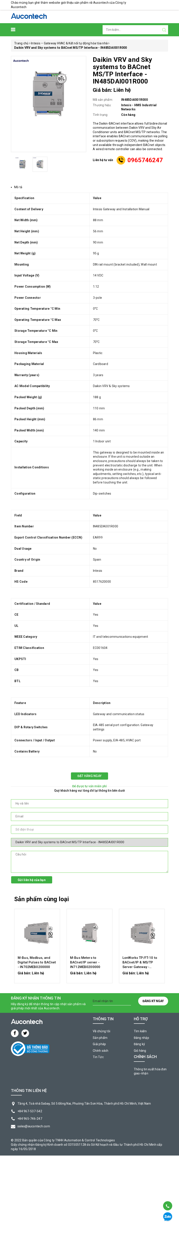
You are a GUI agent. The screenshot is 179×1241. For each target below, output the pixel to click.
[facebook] (15, 1033)
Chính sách (100, 1050)
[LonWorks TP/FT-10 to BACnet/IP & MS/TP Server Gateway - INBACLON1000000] (141, 932)
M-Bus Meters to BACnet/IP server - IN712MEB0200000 (85, 962)
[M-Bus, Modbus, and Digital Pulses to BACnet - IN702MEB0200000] (37, 932)
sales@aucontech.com (33, 1126)
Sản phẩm (100, 1037)
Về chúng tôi (101, 1031)
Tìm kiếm (140, 1031)
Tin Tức (98, 1057)
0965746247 (145, 160)
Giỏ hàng (140, 1050)
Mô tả (18, 187)
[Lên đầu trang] (167, 1194)
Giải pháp (99, 1044)
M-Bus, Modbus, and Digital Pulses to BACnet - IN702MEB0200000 (37, 962)
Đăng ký (139, 1044)
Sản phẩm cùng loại (41, 899)
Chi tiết (37, 975)
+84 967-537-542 (29, 1111)
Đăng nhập (141, 1037)
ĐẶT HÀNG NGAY (89, 776)
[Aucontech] (29, 16)
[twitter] (25, 1033)
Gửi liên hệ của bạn (32, 880)
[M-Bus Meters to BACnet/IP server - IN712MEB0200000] (89, 932)
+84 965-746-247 (29, 1118)
